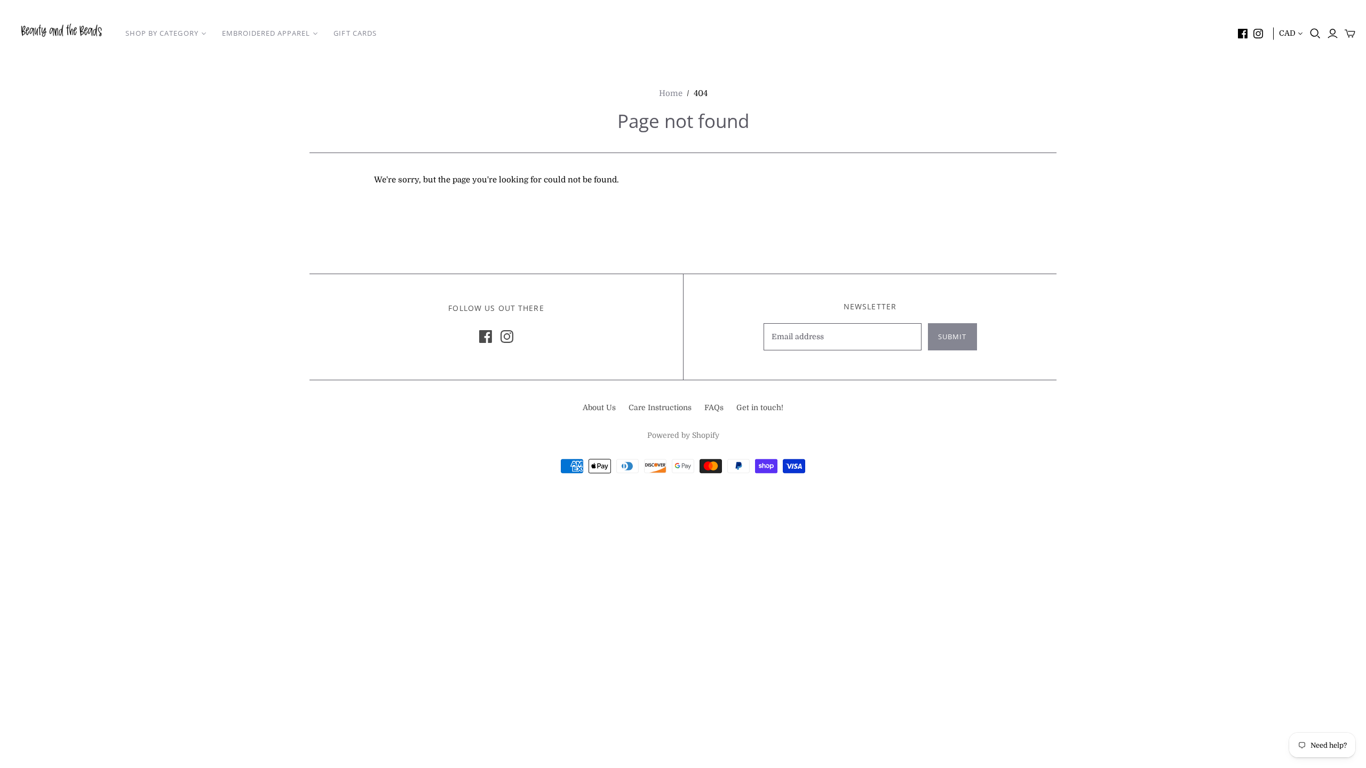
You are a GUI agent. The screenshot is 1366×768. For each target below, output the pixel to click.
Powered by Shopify (683, 435)
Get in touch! (759, 407)
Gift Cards (354, 33)
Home (670, 93)
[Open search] (1315, 33)
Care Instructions (660, 407)
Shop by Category (161, 33)
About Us (599, 407)
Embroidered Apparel (266, 33)
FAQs (714, 407)
